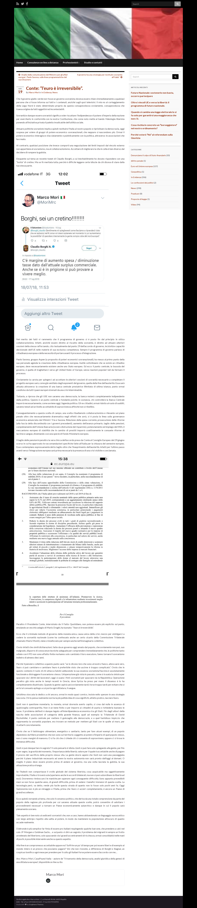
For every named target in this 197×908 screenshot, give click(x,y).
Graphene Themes (36, 904)
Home (19, 62)
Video (133, 204)
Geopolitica (136, 172)
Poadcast (135, 193)
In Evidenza (46, 92)
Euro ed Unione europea (142, 166)
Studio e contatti (93, 62)
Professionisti (70, 62)
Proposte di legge (139, 199)
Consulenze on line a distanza (42, 62)
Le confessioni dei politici (142, 182)
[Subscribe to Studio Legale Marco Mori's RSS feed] (17, 4)
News (55, 92)
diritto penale (137, 161)
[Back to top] (190, 901)
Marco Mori (34, 92)
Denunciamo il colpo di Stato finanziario (148, 155)
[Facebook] (27, 4)
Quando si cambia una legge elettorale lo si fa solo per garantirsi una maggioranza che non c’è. (154, 115)
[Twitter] (22, 4)
